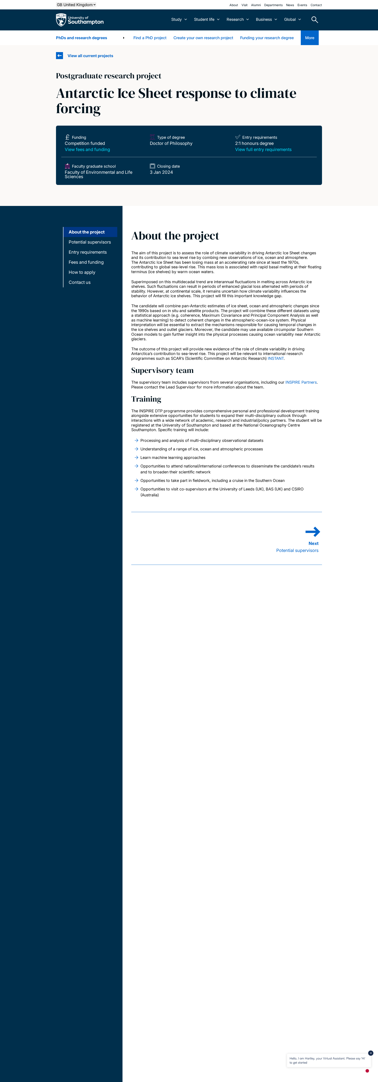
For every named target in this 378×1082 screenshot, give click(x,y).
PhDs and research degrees (81, 37)
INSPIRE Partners (301, 382)
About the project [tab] (87, 232)
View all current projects (90, 55)
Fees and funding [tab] (86, 262)
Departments (273, 5)
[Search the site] (313, 20)
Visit (245, 5)
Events (302, 5)
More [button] (309, 37)
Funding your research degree (267, 37)
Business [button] (264, 19)
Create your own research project (203, 37)
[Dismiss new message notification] (371, 1053)
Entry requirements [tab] (88, 252)
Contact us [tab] (80, 282)
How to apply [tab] (82, 272)
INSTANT (276, 358)
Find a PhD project (149, 37)
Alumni (256, 5)
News (290, 5)
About (233, 5)
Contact (316, 5)
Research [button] (235, 19)
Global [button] (290, 19)
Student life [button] (204, 19)
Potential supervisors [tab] (90, 242)
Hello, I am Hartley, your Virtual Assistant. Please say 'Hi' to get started (327, 1060)
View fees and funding (87, 149)
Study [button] (176, 19)
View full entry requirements (263, 149)
